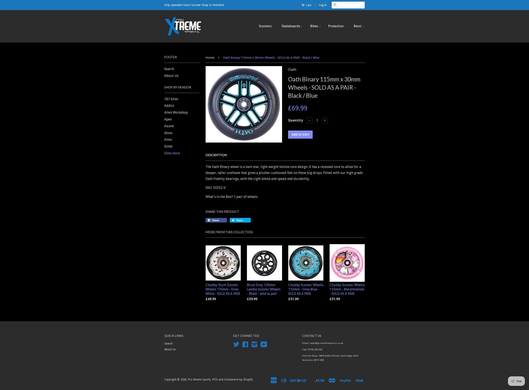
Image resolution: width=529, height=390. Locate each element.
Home (210, 57)
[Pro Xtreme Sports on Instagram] (254, 345)
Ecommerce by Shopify (238, 379)
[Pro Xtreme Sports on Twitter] (236, 345)
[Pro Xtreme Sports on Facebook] (245, 345)
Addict (169, 106)
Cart (308, 5)
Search (169, 69)
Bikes (314, 26)
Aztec (168, 139)
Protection (336, 26)
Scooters (265, 26)
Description (216, 155)
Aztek (168, 146)
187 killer (171, 99)
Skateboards (291, 26)
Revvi (358, 26)
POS (215, 379)
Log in (323, 5)
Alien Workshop (176, 112)
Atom (168, 133)
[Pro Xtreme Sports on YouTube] (264, 345)
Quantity (295, 120)
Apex (168, 119)
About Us (171, 76)
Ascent (169, 126)
